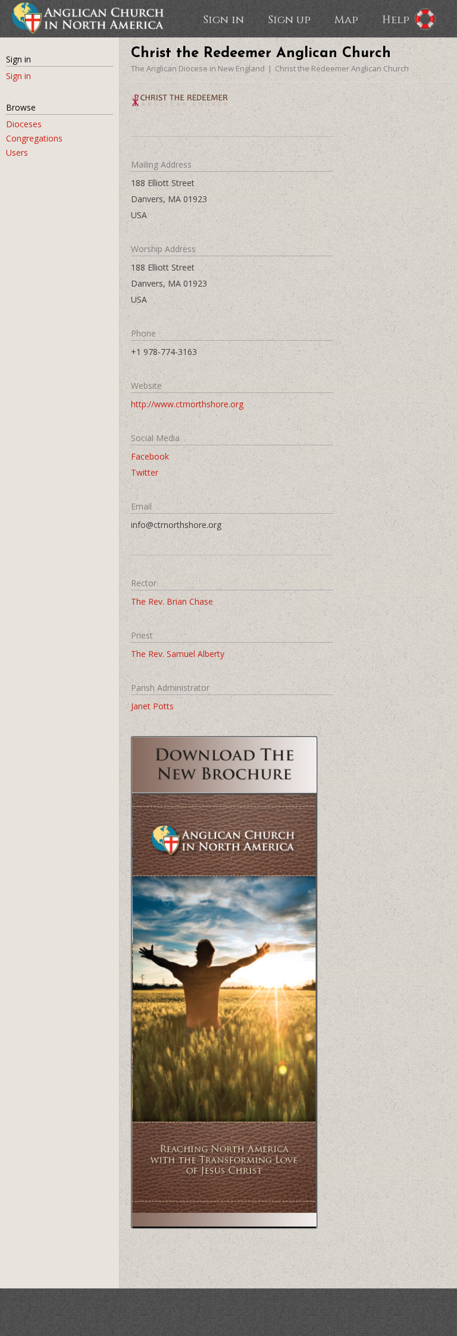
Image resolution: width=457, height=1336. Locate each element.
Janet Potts (152, 706)
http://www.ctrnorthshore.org (187, 404)
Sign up (289, 19)
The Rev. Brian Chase (172, 601)
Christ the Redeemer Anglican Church (342, 68)
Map (346, 19)
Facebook (150, 456)
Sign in (223, 19)
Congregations (34, 138)
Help (395, 19)
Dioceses (24, 124)
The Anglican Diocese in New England (198, 68)
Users (17, 152)
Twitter (144, 472)
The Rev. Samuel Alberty (177, 653)
